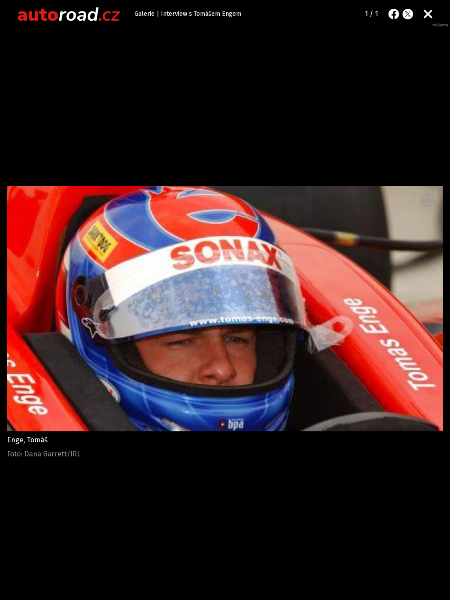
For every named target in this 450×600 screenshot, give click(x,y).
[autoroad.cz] (69, 14)
